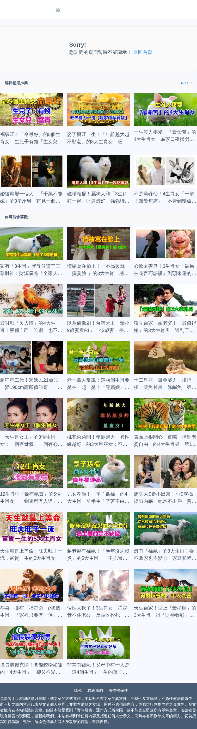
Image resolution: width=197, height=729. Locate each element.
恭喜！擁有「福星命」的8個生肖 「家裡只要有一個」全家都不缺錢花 (31, 612)
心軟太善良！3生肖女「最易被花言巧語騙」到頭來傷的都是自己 (165, 270)
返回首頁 (142, 52)
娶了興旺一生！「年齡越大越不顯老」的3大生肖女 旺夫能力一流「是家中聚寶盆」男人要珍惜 (98, 138)
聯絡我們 (95, 690)
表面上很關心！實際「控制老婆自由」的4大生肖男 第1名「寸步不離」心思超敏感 (165, 441)
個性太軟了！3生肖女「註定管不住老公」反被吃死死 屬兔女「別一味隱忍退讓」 (98, 612)
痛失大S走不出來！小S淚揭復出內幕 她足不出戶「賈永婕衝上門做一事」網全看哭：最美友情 (165, 498)
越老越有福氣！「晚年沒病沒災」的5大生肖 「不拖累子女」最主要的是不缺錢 (98, 555)
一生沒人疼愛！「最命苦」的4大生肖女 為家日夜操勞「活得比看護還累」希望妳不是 (165, 136)
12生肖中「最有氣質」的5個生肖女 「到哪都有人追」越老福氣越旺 (31, 498)
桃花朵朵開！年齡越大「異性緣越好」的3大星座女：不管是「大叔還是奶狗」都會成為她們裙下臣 (98, 441)
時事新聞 (126, 9)
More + (186, 83)
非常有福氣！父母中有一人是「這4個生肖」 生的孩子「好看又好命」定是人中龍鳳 (98, 669)
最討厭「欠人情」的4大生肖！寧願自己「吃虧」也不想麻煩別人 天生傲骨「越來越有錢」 (31, 327)
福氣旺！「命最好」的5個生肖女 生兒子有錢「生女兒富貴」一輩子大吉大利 (31, 138)
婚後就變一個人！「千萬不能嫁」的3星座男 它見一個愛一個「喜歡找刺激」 (31, 198)
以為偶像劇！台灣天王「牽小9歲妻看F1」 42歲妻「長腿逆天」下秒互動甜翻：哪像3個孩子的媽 (98, 327)
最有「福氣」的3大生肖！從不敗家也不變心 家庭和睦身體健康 (165, 555)
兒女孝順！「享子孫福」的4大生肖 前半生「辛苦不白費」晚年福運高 (97, 498)
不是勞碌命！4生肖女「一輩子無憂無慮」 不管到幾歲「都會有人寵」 (164, 198)
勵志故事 (182, 9)
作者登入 (69, 9)
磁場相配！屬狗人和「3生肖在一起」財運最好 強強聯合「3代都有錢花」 (98, 198)
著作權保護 (118, 690)
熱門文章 (97, 9)
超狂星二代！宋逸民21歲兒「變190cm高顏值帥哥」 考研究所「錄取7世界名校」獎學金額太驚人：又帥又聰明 (31, 384)
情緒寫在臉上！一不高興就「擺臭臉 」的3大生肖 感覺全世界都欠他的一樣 (98, 270)
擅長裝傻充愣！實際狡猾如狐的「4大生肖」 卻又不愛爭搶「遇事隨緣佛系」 (31, 669)
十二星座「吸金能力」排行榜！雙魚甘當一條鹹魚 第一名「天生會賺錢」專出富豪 (165, 384)
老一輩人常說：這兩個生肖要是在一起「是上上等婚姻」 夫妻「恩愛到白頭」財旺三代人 (98, 384)
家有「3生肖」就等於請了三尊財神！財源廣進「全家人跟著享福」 (31, 270)
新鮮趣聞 (154, 9)
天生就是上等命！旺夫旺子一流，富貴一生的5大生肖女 (31, 554)
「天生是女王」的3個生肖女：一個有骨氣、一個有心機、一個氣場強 (29, 441)
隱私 (78, 690)
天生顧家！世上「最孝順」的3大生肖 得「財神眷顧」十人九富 (165, 612)
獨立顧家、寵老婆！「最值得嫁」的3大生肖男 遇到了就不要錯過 (165, 327)
